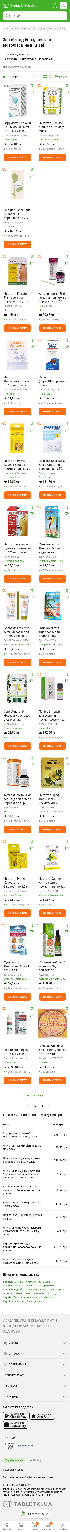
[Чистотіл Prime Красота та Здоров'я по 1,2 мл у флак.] (17, 856)
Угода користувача (13, 1469)
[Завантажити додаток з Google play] (15, 1416)
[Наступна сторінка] (49, 1105)
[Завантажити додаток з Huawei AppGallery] (15, 1425)
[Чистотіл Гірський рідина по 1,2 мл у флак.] (52, 100)
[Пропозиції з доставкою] (39, 86)
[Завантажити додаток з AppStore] (42, 1416)
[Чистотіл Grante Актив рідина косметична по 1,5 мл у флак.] (52, 856)
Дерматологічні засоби (52, 28)
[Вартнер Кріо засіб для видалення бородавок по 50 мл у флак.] (52, 438)
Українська (12, 1460)
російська (35, 1460)
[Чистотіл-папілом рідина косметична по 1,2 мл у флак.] (17, 522)
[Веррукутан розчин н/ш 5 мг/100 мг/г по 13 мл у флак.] (17, 100)
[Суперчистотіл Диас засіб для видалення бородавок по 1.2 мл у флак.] (52, 605)
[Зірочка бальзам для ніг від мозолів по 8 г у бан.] (52, 1023)
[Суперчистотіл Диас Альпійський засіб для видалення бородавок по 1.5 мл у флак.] (17, 940)
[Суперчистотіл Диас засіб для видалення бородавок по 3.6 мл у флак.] (52, 522)
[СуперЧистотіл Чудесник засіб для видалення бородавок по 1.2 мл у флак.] (17, 689)
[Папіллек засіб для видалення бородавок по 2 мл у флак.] (17, 184)
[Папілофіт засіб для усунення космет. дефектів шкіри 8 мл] (52, 689)
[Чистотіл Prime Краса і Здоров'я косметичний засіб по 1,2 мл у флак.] (17, 438)
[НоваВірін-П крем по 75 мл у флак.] (17, 1023)
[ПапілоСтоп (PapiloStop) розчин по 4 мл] (52, 355)
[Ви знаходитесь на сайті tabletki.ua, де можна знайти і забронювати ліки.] (19, 6)
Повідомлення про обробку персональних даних (29, 1477)
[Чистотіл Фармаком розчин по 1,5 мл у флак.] (17, 355)
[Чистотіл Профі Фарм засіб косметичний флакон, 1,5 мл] (52, 773)
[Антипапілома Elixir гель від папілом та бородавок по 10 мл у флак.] (52, 271)
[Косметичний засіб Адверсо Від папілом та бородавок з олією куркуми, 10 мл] (52, 940)
